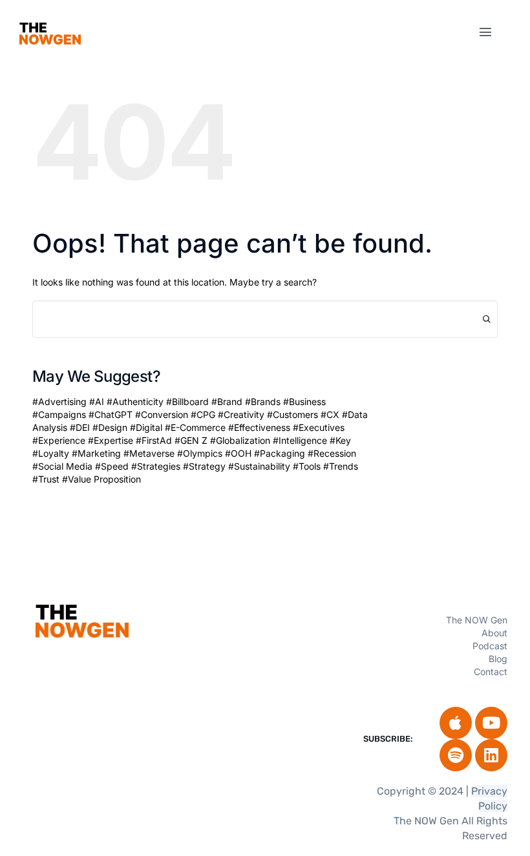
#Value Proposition (101, 479)
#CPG (203, 414)
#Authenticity (135, 401)
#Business (304, 401)
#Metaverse (149, 453)
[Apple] (456, 723)
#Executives (318, 427)
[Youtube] (491, 723)
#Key (340, 440)
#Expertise (110, 440)
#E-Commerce (195, 427)
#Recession (332, 453)
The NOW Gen (476, 619)
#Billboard (187, 401)
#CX (330, 414)
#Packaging (279, 453)
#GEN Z (191, 440)
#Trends (340, 466)
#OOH (238, 453)
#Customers (292, 414)
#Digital (146, 427)
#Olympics (199, 453)
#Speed (112, 466)
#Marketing (96, 453)
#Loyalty (50, 453)
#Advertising (59, 401)
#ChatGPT (110, 414)
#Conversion (161, 414)
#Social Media (62, 466)
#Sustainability (259, 466)
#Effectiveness (259, 427)
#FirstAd (154, 440)
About (494, 632)
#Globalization (240, 440)
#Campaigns (59, 414)
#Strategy (204, 466)
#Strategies (155, 466)
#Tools (307, 466)
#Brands (263, 401)
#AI (96, 401)
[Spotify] (456, 755)
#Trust (45, 479)
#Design (109, 427)
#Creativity (241, 414)
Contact (490, 671)
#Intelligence (300, 440)
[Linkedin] (491, 755)
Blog (498, 658)
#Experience (58, 440)
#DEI (80, 427)
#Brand (226, 401)
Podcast (489, 645)
